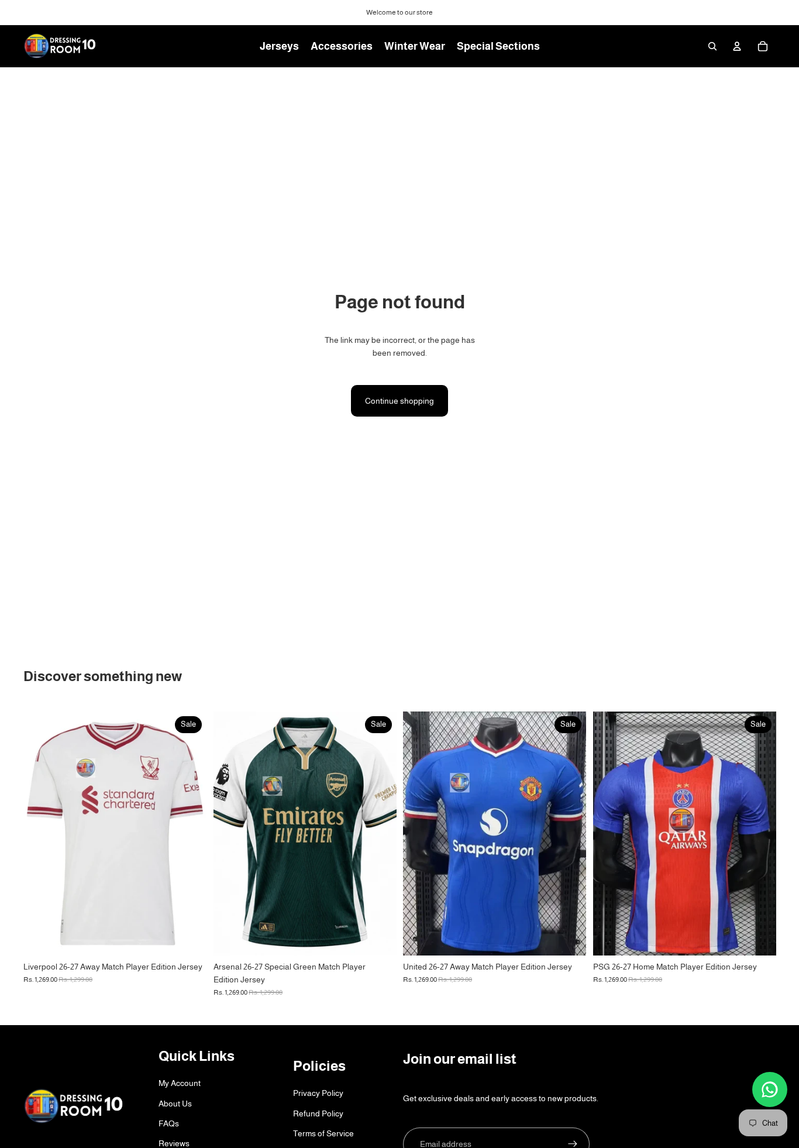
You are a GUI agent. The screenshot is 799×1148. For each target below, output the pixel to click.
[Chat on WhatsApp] (769, 1089)
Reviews (174, 1143)
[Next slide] (568, 833)
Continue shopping (399, 400)
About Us (175, 1103)
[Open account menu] (737, 46)
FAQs (169, 1123)
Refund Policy (318, 1113)
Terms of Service (323, 1133)
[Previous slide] (420, 833)
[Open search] (712, 46)
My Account (180, 1083)
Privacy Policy (318, 1093)
